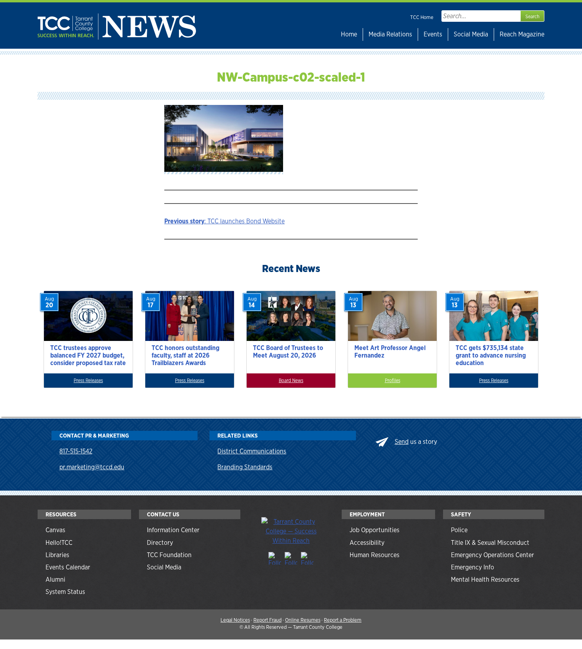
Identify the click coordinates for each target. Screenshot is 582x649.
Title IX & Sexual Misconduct (490, 543)
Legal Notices (235, 620)
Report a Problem (342, 620)
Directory (160, 543)
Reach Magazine (522, 34)
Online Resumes (302, 620)
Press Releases (88, 380)
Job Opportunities (374, 530)
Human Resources (374, 555)
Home (349, 34)
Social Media (471, 34)
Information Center (173, 530)
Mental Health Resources (485, 579)
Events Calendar (68, 567)
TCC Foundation (169, 555)
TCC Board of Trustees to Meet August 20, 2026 (288, 352)
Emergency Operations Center (492, 555)
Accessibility (367, 543)
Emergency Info (472, 567)
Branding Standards (244, 467)
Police (459, 530)
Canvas (55, 530)
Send (402, 442)
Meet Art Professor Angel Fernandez (390, 352)
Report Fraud (267, 620)
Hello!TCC (59, 543)
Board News (291, 380)
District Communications (251, 451)
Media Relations (390, 34)
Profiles (392, 380)
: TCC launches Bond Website (224, 221)
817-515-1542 (75, 451)
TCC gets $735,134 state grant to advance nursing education (491, 355)
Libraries (57, 555)
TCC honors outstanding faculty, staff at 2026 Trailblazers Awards (185, 355)
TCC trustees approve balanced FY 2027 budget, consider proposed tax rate (88, 355)
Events (433, 34)
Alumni (55, 579)
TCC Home (422, 17)
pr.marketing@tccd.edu (91, 467)
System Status (65, 592)
